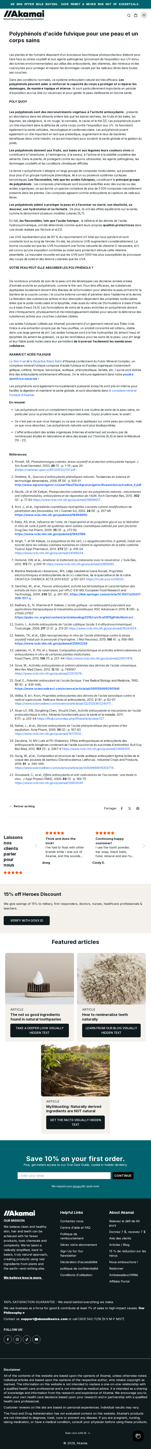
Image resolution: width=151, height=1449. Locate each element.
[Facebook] (8, 1339)
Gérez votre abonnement (78, 1245)
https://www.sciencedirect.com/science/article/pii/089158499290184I (67, 688)
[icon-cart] (135, 15)
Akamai (82, 1443)
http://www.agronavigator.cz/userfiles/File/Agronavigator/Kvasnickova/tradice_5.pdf (78, 484)
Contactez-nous (71, 1221)
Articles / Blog (119, 1245)
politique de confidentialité (79, 1268)
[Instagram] (17, 1339)
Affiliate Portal (119, 1281)
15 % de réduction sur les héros (127, 1253)
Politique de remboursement (72, 1236)
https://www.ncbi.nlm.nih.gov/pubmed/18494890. (51, 515)
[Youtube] (36, 1339)
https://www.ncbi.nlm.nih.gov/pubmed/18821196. (50, 534)
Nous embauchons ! (123, 1262)
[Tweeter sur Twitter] (130, 808)
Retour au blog (24, 806)
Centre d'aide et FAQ (75, 1227)
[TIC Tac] (27, 1339)
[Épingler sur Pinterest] (138, 808)
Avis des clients (120, 1238)
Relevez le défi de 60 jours (124, 1223)
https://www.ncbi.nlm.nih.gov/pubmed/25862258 (51, 643)
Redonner (116, 1268)
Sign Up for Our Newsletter (71, 1253)
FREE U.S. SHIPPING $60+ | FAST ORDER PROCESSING (75, 4)
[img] (18, 873)
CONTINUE (123, 1175)
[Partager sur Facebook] (121, 808)
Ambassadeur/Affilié (123, 1275)
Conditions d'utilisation (76, 1275)
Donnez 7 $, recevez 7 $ (127, 1232)
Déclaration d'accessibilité (78, 1262)
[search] (129, 15)
